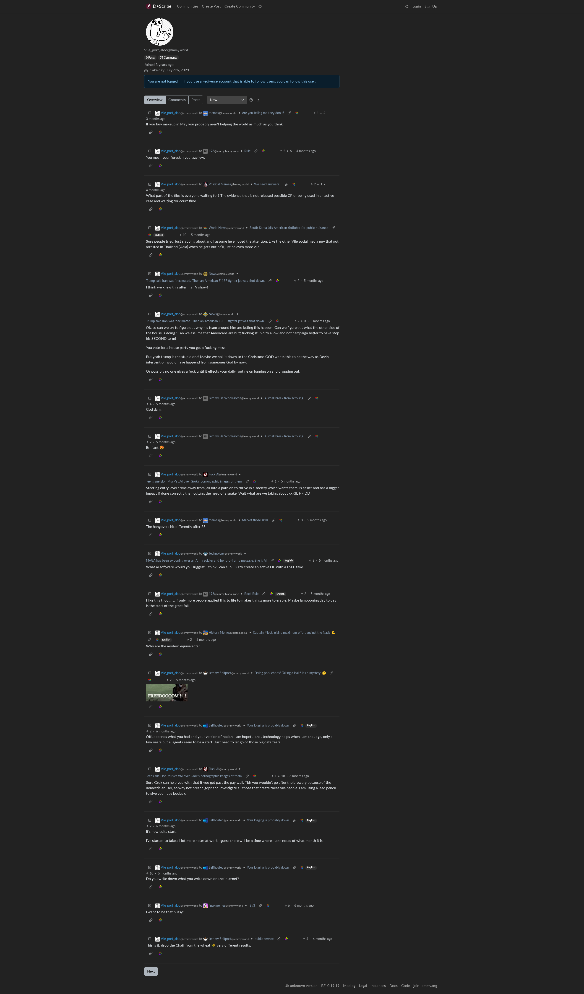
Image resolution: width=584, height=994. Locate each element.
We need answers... (267, 184)
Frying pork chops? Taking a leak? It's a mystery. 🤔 (290, 673)
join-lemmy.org (425, 986)
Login (416, 6)
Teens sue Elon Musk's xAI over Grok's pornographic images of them (194, 481)
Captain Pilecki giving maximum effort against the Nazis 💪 (294, 632)
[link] (296, 113)
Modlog (349, 986)
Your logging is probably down (268, 725)
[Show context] (289, 113)
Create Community (239, 6)
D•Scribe (162, 6)
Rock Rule (251, 594)
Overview (155, 100)
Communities (187, 6)
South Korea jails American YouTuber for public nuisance (289, 228)
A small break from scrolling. (284, 398)
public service (264, 939)
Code (405, 986)
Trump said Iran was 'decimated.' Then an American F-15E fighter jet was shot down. (205, 281)
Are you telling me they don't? (263, 113)
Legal (363, 986)
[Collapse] (149, 113)
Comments (177, 100)
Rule (247, 151)
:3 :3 (252, 905)
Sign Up (431, 6)
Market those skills (255, 520)
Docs (393, 986)
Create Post (211, 6)
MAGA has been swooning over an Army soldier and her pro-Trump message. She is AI (206, 560)
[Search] (407, 6)
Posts (195, 100)
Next (151, 971)
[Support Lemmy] (260, 6)
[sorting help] (251, 100)
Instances (378, 986)
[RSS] (258, 100)
